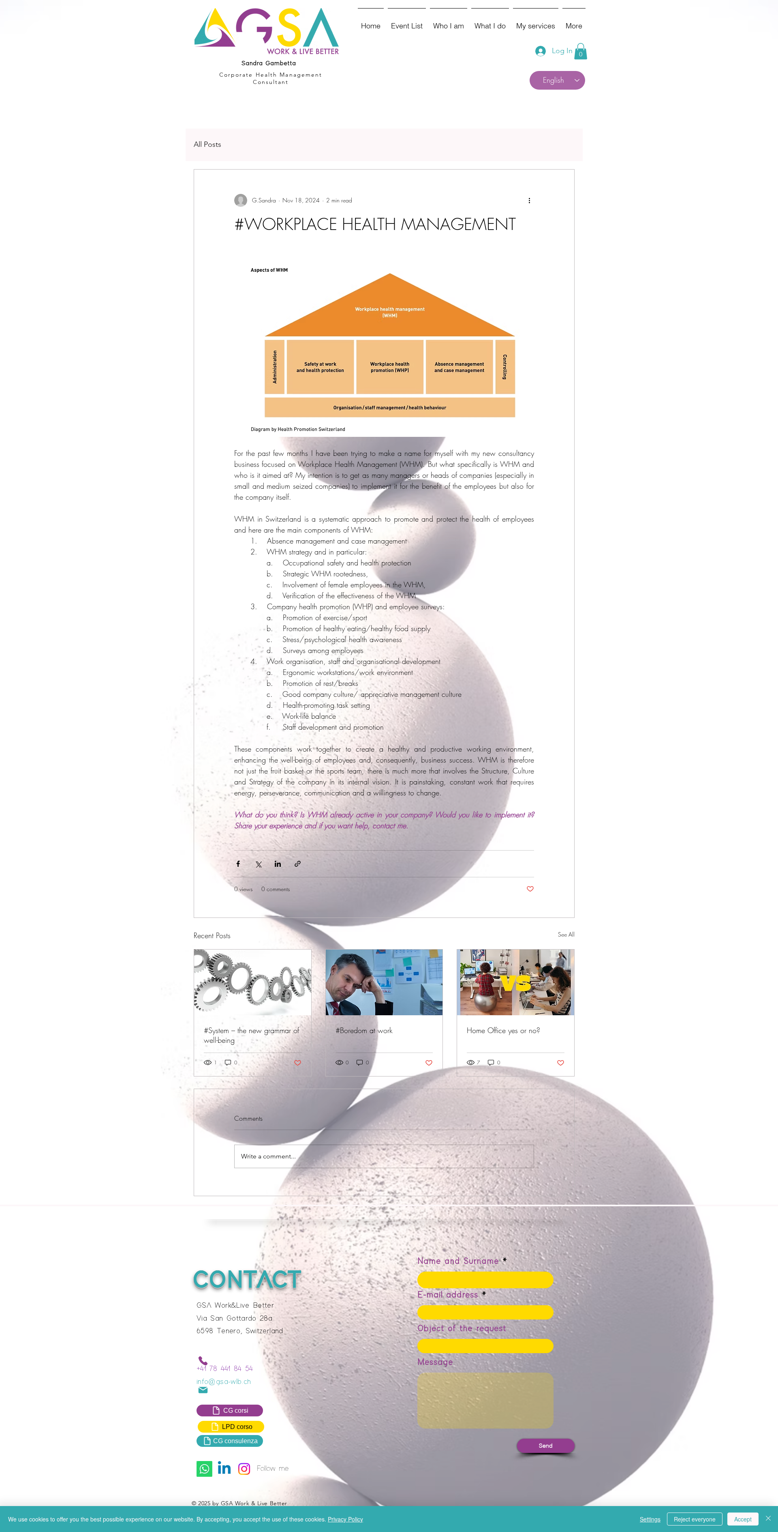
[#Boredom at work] (384, 982)
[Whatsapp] (204, 1469)
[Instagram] (244, 1469)
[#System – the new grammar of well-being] (252, 982)
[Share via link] (297, 864)
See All (566, 934)
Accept (743, 1519)
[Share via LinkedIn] (278, 864)
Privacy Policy (345, 1519)
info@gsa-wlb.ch (224, 1382)
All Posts (207, 144)
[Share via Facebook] (238, 864)
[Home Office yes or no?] (515, 982)
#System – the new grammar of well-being (251, 1035)
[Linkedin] (224, 1469)
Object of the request (461, 1328)
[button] (581, 51)
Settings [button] (650, 1519)
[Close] (768, 1519)
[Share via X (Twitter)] (258, 864)
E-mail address (447, 1295)
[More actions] (529, 200)
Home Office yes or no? (503, 1030)
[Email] (203, 1390)
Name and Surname (458, 1261)
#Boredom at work (364, 1030)
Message (435, 1362)
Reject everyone (695, 1519)
